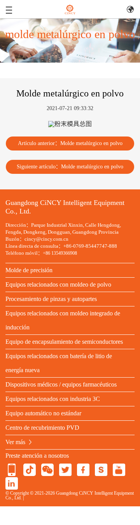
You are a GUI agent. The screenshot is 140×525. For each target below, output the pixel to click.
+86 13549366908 (60, 253)
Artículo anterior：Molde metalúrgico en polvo (70, 143)
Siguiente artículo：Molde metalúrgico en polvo (70, 167)
